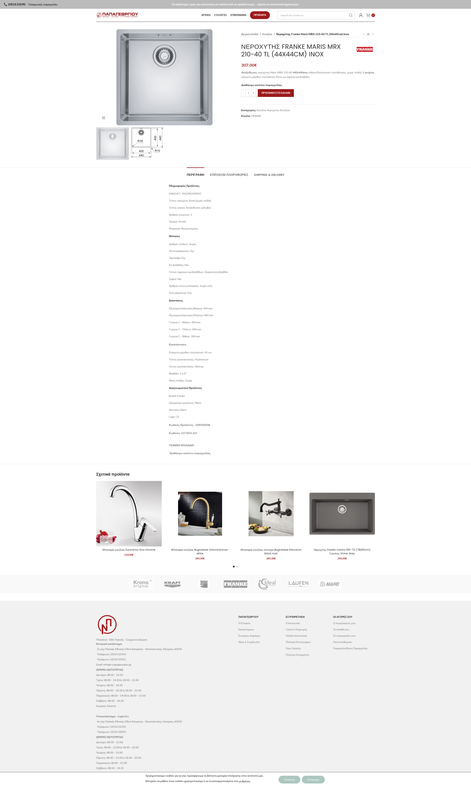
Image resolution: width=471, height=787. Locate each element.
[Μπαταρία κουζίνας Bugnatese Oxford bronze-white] (200, 513)
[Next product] (373, 34)
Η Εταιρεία (244, 623)
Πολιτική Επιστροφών (298, 642)
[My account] (361, 15)
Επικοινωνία (293, 623)
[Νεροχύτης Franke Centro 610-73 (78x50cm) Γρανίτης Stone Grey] (342, 513)
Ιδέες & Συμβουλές (249, 642)
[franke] (235, 584)
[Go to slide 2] (237, 567)
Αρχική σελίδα (249, 34)
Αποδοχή (289, 779)
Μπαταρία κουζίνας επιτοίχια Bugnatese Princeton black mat (271, 551)
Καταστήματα (246, 629)
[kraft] (172, 584)
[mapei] (330, 584)
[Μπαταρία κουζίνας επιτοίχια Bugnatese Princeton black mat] (271, 513)
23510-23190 (118, 654)
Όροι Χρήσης (293, 648)
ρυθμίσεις (244, 781)
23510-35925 (118, 659)
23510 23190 (16, 4)
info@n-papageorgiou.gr (117, 664)
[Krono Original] (141, 584)
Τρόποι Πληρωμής (296, 629)
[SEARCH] (351, 15)
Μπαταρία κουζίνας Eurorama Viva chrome (129, 550)
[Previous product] (364, 34)
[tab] (195, 173)
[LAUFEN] (298, 584)
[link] (260, 15)
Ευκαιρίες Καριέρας (249, 635)
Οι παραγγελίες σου (344, 635)
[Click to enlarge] (103, 117)
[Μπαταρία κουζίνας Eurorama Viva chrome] (129, 513)
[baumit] (204, 584)
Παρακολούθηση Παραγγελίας (350, 648)
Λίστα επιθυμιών (342, 642)
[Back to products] (368, 34)
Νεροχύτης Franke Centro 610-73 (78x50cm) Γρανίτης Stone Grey (342, 551)
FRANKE (256, 115)
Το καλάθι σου (341, 629)
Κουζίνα (267, 34)
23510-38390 (118, 731)
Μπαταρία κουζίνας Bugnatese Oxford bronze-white (200, 551)
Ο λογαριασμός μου (344, 623)
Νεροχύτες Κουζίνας (278, 110)
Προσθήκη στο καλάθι (276, 92)
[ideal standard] (267, 584)
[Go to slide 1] (234, 567)
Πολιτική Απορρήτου (297, 654)
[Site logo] (117, 15)
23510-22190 (118, 726)
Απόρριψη (313, 779)
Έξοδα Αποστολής (296, 635)
